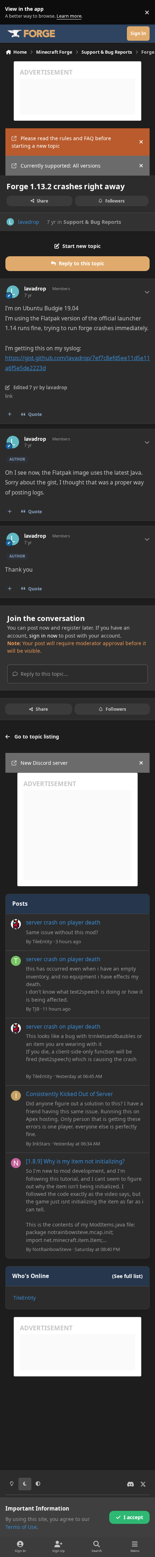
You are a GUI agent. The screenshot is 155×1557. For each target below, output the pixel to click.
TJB (35, 1009)
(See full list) (127, 1276)
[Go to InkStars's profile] (16, 1096)
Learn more (14, 12)
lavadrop (28, 221)
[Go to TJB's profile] (16, 961)
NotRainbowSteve (51, 1249)
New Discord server (44, 762)
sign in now (43, 635)
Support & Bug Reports (92, 221)
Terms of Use (21, 1526)
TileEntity (42, 941)
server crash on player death (63, 922)
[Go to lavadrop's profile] (10, 222)
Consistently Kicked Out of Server (69, 1094)
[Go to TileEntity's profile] (16, 924)
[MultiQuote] (10, 414)
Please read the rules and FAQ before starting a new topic (61, 142)
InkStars (41, 1143)
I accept (133, 1517)
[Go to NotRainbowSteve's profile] (16, 1163)
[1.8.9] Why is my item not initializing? (75, 1161)
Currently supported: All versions (61, 165)
